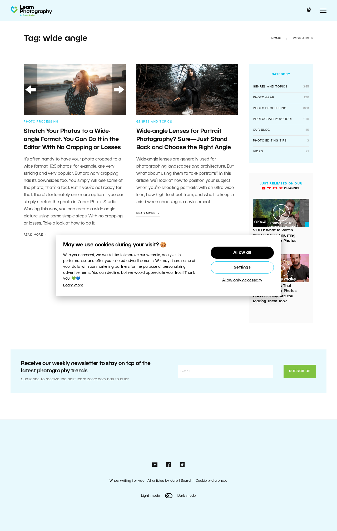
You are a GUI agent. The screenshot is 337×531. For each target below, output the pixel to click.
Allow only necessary (242, 280)
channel (283, 188)
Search (186, 480)
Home (276, 38)
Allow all (242, 253)
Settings (242, 267)
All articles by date (162, 480)
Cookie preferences (212, 480)
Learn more (73, 285)
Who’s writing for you (127, 480)
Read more (34, 234)
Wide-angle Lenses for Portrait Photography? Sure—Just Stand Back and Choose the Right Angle (183, 139)
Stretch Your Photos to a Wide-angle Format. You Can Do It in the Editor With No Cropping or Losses (72, 139)
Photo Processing (41, 121)
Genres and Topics (154, 121)
